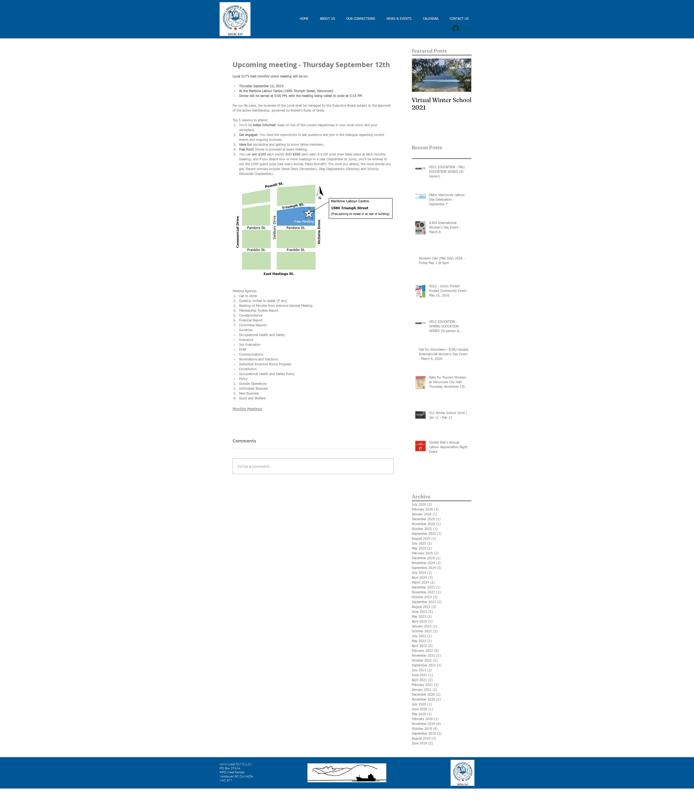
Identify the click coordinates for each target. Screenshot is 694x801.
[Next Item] (462, 75)
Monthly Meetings (247, 409)
